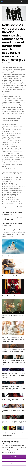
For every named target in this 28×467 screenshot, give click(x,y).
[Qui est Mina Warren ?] (13, 292)
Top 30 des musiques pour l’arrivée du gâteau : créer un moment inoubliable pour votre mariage (13, 339)
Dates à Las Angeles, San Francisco (14, 230)
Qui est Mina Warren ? (8, 296)
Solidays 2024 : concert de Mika (11, 256)
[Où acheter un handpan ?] (13, 273)
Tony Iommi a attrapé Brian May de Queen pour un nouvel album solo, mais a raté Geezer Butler (13, 388)
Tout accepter (14, 456)
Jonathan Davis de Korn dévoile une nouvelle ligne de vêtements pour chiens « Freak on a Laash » (13, 234)
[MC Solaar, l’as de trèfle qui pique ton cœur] (13, 312)
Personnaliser (14, 460)
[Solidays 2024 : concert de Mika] (13, 253)
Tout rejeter (14, 463)
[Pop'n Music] (2, 2)
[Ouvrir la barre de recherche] (21, 2)
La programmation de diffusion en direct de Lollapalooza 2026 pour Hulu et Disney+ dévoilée (13, 433)
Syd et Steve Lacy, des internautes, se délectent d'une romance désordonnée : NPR (13, 362)
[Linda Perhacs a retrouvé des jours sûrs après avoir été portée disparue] (13, 396)
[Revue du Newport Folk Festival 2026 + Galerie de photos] (13, 407)
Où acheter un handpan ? (9, 276)
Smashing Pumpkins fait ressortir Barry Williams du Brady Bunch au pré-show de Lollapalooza (13, 375)
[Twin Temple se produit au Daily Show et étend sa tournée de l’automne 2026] (13, 418)
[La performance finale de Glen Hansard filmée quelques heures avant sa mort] (13, 346)
